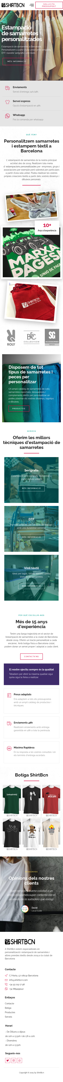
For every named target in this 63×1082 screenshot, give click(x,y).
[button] (27, 921)
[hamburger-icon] (31, 5)
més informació (31, 488)
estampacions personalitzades (21, 166)
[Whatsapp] (19, 1060)
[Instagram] (13, 1060)
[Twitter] (7, 1060)
